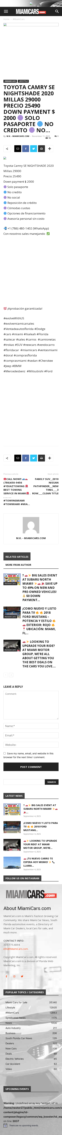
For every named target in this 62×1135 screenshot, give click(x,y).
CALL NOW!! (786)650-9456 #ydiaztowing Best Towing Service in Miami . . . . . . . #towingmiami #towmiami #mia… (16, 491)
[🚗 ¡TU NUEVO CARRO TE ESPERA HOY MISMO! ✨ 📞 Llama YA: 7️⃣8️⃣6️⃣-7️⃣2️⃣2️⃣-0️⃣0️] (12, 863)
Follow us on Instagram (22, 878)
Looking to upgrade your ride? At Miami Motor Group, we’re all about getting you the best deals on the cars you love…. (39, 654)
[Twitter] (33, 148)
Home (6, 19)
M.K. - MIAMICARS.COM (18, 136)
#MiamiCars (18, 19)
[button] (5, 11)
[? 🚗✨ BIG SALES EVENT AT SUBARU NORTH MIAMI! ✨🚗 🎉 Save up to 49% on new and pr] (12, 579)
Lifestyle (23, 81)
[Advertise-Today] (31, 3)
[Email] (17, 148)
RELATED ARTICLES (17, 556)
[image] (31, 894)
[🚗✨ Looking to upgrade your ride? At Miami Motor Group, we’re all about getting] (12, 645)
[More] (49, 148)
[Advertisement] (31, 271)
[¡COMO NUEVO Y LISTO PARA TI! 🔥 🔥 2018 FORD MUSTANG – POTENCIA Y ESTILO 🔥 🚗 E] (12, 612)
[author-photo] (31, 533)
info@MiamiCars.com (15, 948)
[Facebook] (25, 148)
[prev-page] (5, 675)
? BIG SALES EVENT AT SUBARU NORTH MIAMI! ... (39, 809)
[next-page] (11, 675)
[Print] (41, 148)
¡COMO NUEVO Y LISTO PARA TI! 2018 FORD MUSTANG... (40, 826)
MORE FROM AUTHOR (18, 564)
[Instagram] (14, 977)
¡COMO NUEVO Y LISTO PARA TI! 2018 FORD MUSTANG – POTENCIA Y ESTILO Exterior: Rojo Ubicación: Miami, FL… (39, 621)
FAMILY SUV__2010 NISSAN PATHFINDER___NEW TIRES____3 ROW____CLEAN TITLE (45, 486)
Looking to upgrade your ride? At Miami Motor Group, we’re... (40, 844)
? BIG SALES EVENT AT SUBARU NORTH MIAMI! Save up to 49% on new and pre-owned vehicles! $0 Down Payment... (39, 587)
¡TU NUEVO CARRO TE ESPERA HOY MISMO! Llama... (38, 862)
